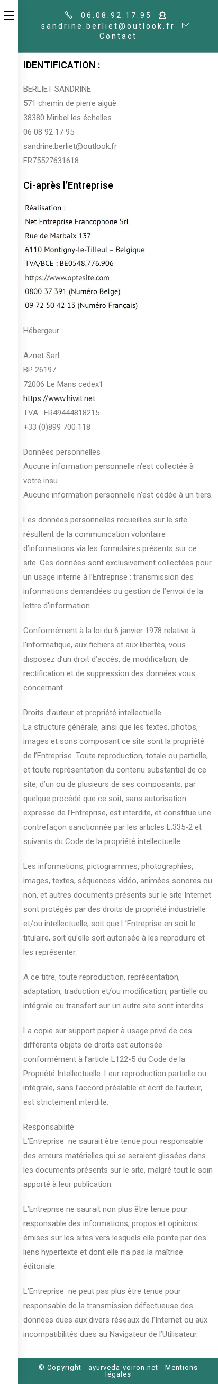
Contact (118, 36)
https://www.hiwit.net (59, 398)
